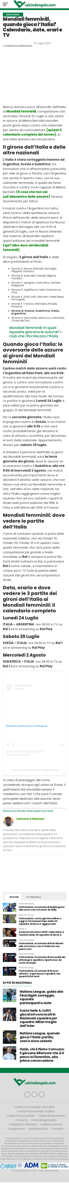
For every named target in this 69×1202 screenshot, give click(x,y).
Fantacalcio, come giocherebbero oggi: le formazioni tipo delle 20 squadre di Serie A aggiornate (40, 921)
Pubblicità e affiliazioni (23, 1124)
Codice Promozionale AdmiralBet (34, 1107)
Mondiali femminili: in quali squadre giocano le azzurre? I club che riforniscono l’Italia (35, 332)
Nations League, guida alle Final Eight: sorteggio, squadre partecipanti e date (41, 997)
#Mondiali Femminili (40, 811)
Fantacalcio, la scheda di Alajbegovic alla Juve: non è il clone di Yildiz (41, 908)
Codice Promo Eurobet (21, 1115)
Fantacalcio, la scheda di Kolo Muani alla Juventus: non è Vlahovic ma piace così (41, 946)
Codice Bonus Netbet (51, 1115)
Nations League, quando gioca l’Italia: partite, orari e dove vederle (40, 1037)
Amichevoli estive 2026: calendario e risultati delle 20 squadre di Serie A (41, 933)
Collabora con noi (51, 1124)
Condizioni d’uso (38, 1129)
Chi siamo (21, 1120)
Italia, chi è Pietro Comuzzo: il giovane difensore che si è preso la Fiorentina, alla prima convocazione (42, 1055)
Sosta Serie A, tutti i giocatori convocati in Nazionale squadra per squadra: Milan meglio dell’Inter (38, 1018)
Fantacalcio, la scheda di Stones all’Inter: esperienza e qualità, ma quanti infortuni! (39, 973)
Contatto (57, 1129)
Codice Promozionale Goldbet (36, 1111)
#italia (21, 811)
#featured (10, 811)
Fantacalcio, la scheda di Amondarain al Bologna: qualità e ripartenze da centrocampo (42, 959)
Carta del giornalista (43, 1120)
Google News (16, 1129)
